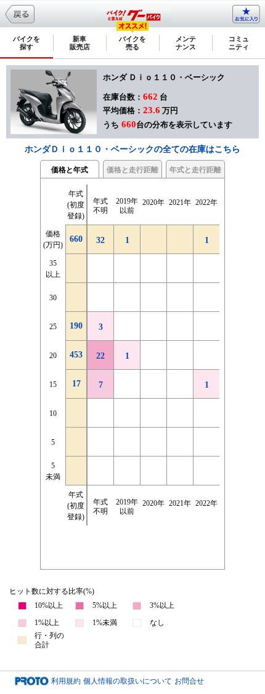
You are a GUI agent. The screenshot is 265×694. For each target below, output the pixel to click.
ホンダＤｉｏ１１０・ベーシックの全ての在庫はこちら (132, 149)
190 (76, 325)
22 (100, 356)
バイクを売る (132, 42)
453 (76, 354)
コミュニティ (239, 42)
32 (100, 240)
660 (76, 239)
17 (76, 383)
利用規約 (66, 681)
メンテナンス (186, 42)
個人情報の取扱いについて (127, 681)
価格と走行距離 (132, 170)
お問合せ (189, 681)
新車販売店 (80, 42)
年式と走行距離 (195, 170)
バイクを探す (26, 42)
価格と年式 (69, 170)
